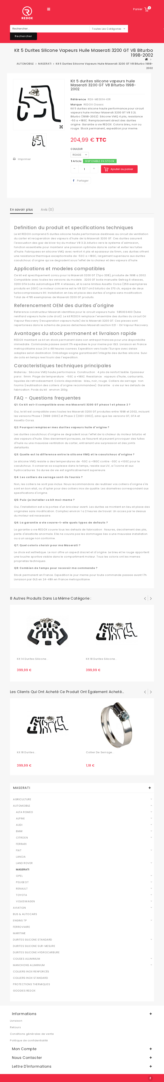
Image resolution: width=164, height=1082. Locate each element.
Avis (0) (47, 209)
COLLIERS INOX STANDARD (30, 978)
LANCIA (21, 856)
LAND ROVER (24, 863)
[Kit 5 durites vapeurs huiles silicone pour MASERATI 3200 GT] (38, 104)
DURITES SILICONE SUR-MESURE (34, 946)
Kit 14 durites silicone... (33, 659)
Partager (82, 181)
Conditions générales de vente (32, 1034)
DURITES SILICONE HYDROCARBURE (36, 952)
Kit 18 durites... (26, 752)
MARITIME (19, 933)
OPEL (19, 876)
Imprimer (24, 159)
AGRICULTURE (22, 799)
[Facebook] (150, 1078)
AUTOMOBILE (21, 805)
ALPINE (20, 818)
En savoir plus (21, 209)
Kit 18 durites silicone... (101, 659)
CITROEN (22, 837)
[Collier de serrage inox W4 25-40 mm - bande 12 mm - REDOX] (117, 725)
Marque (76, 104)
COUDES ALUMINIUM (26, 958)
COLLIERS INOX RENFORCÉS (31, 971)
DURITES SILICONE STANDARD (32, 939)
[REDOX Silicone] (27, 13)
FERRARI (21, 844)
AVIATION (19, 907)
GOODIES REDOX (24, 990)
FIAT (18, 850)
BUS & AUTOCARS (25, 914)
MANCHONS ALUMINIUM (29, 965)
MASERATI (22, 869)
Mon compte (24, 1048)
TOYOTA (21, 895)
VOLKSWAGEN (25, 901)
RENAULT (22, 888)
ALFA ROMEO (24, 812)
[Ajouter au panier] (20, 650)
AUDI (19, 825)
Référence (78, 99)
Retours (15, 1027)
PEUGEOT (22, 882)
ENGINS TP (20, 920)
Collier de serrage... (100, 752)
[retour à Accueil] (146, 59)
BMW (19, 831)
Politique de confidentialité (29, 1040)
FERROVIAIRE (21, 927)
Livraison (16, 1021)
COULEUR (77, 149)
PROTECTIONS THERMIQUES (31, 984)
